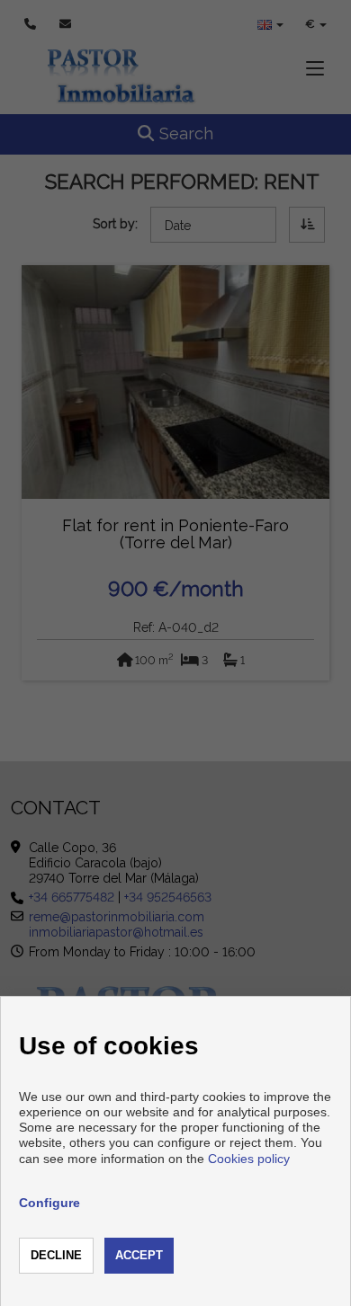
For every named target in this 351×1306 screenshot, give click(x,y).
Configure (49, 1202)
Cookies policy (249, 1158)
